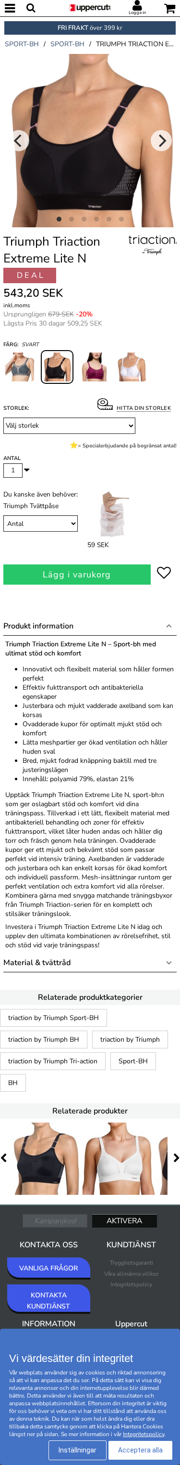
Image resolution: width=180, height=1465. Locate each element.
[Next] (161, 140)
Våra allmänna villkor (131, 1274)
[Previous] (18, 140)
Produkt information (38, 626)
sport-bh (22, 44)
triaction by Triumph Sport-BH (53, 1017)
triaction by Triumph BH (43, 1039)
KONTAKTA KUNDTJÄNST (48, 1300)
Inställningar (77, 1450)
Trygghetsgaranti (131, 1263)
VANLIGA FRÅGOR (48, 1268)
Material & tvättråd (37, 962)
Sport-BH (133, 1061)
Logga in (137, 12)
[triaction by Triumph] (153, 255)
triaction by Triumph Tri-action (52, 1061)
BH (13, 1082)
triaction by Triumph (130, 1039)
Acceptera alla (140, 1450)
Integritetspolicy (131, 1284)
